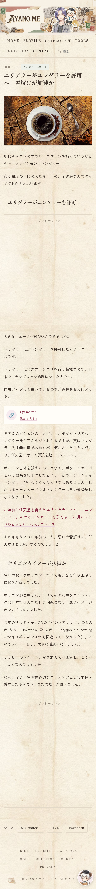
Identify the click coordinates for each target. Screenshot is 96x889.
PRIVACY (48, 867)
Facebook (76, 828)
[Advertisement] (48, 273)
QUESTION (18, 51)
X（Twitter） (31, 828)
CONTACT (42, 51)
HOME (13, 40)
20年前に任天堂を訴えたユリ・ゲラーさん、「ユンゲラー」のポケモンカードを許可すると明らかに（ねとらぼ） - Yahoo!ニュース (48, 517)
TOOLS (82, 40)
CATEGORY (58, 41)
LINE (54, 828)
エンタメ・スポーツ (35, 67)
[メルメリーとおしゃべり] (85, 878)
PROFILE (32, 40)
